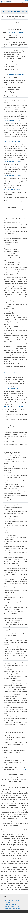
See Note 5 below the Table (16, 74)
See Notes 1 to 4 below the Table (18, 32)
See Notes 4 (7, 406)
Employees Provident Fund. (12, 908)
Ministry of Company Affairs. (13, 906)
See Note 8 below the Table (12, 388)
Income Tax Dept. (10, 899)
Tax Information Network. (12, 904)
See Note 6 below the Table (12, 120)
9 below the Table (18, 406)
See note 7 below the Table (12, 373)
